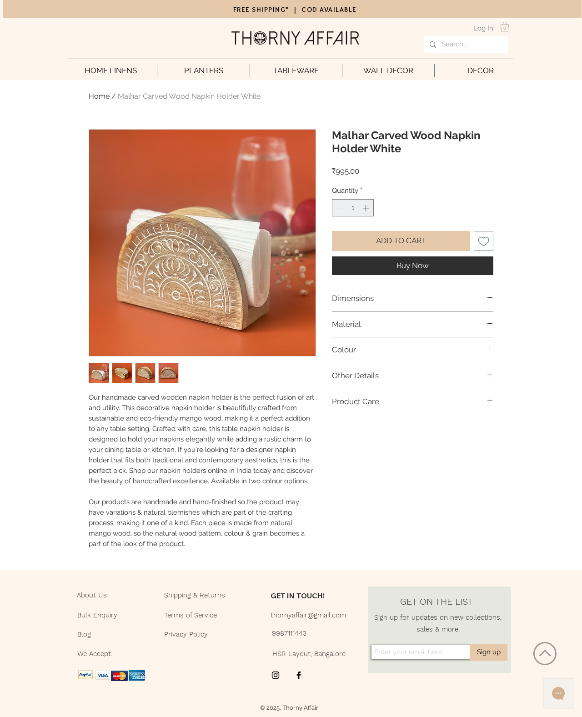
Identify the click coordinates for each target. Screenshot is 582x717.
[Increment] (367, 208)
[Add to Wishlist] (484, 241)
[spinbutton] (353, 208)
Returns (212, 595)
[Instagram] (276, 675)
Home (99, 96)
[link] (505, 26)
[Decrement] (339, 208)
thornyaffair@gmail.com (308, 615)
